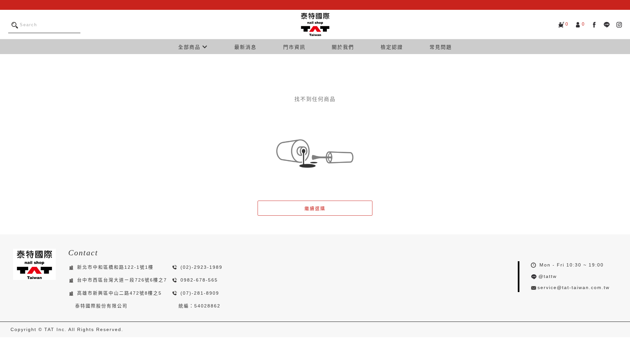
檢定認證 (392, 47)
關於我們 (343, 47)
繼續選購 (315, 208)
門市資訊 (294, 47)
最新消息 (245, 47)
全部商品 (190, 47)
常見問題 (441, 47)
